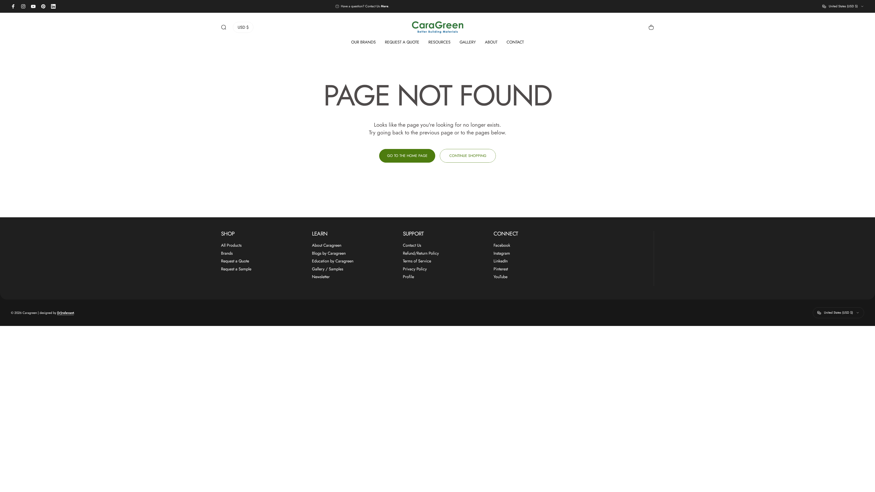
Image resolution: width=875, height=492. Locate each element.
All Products (231, 245)
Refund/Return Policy (421, 253)
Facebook (502, 245)
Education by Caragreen (332, 261)
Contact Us (412, 245)
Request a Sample (236, 269)
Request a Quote (235, 261)
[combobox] (843, 6)
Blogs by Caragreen (329, 253)
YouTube (500, 276)
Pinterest (501, 269)
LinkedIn (501, 261)
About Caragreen (326, 245)
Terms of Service (417, 261)
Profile (408, 276)
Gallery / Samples (327, 269)
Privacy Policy (415, 269)
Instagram (502, 253)
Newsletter (321, 276)
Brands (227, 253)
